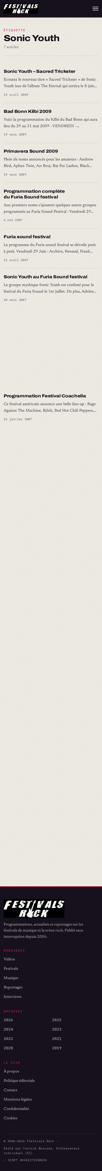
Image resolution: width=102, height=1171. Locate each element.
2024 (8, 1029)
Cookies (10, 1118)
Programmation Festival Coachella (45, 395)
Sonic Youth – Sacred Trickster (39, 71)
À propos (11, 1071)
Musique (11, 978)
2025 (56, 1019)
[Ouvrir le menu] (95, 8)
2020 (8, 1047)
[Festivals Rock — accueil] (21, 8)
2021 (56, 1038)
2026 (8, 1019)
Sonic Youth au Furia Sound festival (45, 276)
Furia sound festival (27, 236)
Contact (10, 1090)
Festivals (11, 969)
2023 (56, 1029)
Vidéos (9, 959)
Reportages (13, 987)
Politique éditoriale (19, 1081)
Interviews (12, 997)
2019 (56, 1047)
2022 (8, 1038)
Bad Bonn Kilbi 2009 (28, 111)
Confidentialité (16, 1109)
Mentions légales (18, 1100)
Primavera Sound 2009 (31, 151)
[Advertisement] (51, 347)
